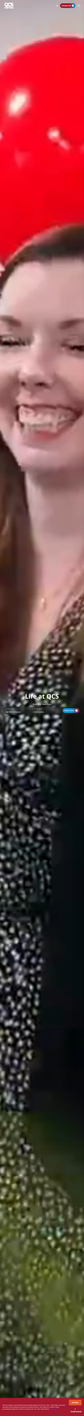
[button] (57, 5)
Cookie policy (54, 1409)
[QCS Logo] (9, 6)
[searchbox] (18, 710)
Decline (75, 1402)
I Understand (75, 1410)
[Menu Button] (78, 6)
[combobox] (47, 710)
